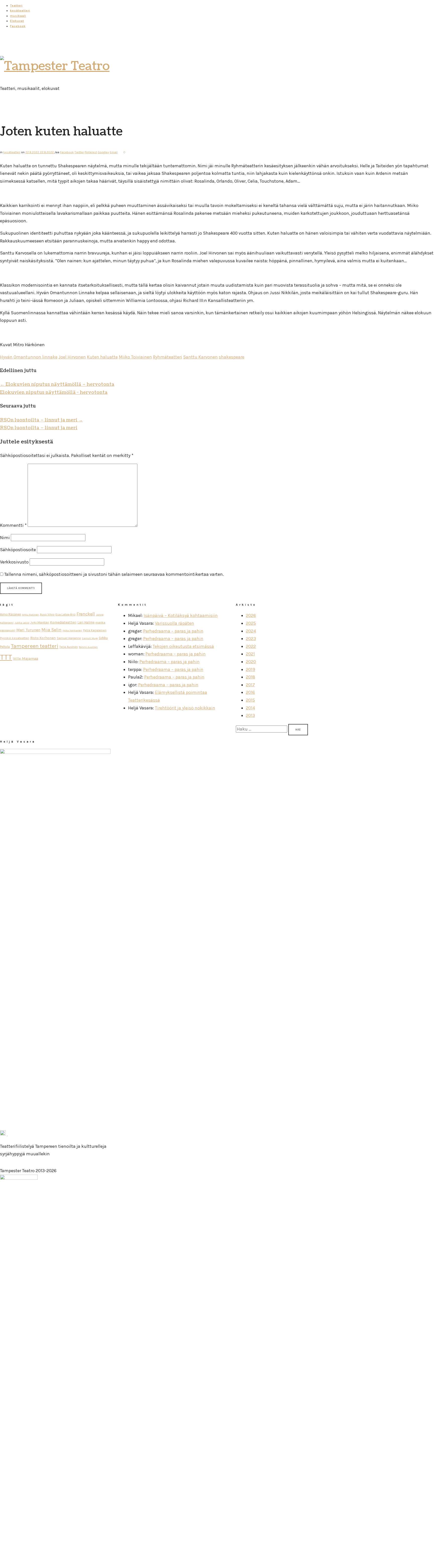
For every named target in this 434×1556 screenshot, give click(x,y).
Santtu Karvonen (200, 357)
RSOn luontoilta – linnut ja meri (41, 420)
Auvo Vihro (47, 614)
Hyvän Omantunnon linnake (29, 357)
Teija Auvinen (68, 647)
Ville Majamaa (25, 658)
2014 (250, 708)
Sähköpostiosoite (18, 549)
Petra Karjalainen (94, 630)
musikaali (18, 16)
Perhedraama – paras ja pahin (173, 631)
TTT (6, 657)
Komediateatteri (63, 622)
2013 (250, 715)
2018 (250, 677)
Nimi (5, 537)
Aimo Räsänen (10, 614)
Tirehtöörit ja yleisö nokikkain (185, 708)
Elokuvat (17, 21)
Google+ (103, 152)
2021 (250, 654)
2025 (251, 623)
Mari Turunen (28, 630)
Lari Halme (85, 622)
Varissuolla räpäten (174, 623)
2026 (251, 615)
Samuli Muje (90, 638)
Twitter (79, 152)
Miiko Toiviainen (135, 357)
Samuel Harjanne (69, 638)
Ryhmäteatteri (167, 357)
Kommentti (13, 525)
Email (114, 152)
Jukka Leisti (22, 622)
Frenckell (86, 614)
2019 (250, 669)
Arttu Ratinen (30, 614)
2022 (251, 646)
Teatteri (16, 5)
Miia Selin (51, 630)
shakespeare (231, 357)
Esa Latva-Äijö (66, 614)
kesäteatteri (20, 10)
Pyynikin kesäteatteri (14, 638)
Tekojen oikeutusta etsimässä (183, 646)
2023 (251, 638)
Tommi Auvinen (88, 647)
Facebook (18, 26)
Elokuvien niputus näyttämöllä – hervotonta (57, 384)
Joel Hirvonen (72, 357)
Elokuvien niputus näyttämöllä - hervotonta (53, 392)
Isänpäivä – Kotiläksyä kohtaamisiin (181, 615)
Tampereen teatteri (34, 646)
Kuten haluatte (102, 357)
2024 (251, 631)
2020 (251, 661)
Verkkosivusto (14, 562)
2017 (250, 685)
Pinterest (91, 152)
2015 (250, 700)
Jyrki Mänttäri (39, 622)
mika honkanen (72, 630)
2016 (250, 692)
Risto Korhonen (43, 638)
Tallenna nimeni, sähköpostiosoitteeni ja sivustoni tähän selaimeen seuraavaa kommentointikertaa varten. (114, 574)
